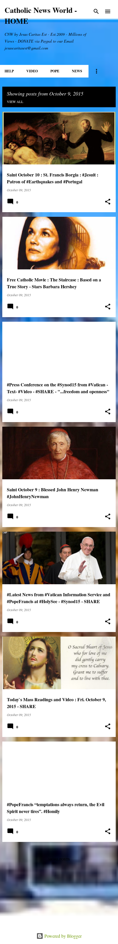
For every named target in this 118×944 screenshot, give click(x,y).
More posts (59, 859)
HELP (9, 71)
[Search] (96, 11)
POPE (54, 71)
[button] (107, 201)
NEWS (77, 71)
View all (15, 101)
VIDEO (32, 71)
